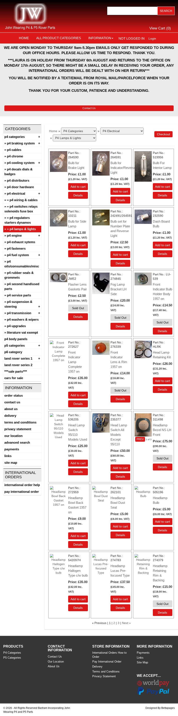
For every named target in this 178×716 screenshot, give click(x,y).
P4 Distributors (18, 180)
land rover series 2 (18, 365)
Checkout (163, 134)
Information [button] (99, 38)
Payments (11, 449)
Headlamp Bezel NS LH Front (162, 429)
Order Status (13, 395)
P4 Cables (14, 150)
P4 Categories (14, 137)
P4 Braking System (21, 143)
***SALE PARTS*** (15, 371)
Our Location (13, 436)
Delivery (10, 415)
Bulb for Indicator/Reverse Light (123, 167)
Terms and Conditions (20, 422)
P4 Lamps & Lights (23, 229)
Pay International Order (21, 491)
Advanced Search (17, 442)
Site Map (10, 462)
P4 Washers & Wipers (23, 319)
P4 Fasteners (16, 248)
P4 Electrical (16, 193)
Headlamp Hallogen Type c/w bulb (78, 570)
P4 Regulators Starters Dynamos (17, 220)
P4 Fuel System (18, 255)
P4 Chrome (15, 156)
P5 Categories (14, 345)
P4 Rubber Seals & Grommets (19, 275)
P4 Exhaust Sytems (21, 242)
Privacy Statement (17, 429)
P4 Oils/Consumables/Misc (21, 264)
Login (152, 38)
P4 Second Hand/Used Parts (21, 286)
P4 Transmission (19, 313)
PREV (140, 439)
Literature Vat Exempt (22, 332)
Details (78, 195)
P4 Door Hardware (20, 187)
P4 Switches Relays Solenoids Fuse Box (21, 209)
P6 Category (13, 352)
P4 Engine (14, 235)
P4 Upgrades (16, 326)
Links (8, 456)
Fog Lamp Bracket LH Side (118, 289)
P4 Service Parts (19, 295)
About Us (11, 409)
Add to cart (78, 186)
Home (24, 38)
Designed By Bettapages (160, 708)
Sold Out (78, 308)
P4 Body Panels (15, 339)
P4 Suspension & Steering (18, 304)
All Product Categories (58, 38)
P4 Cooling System (21, 163)
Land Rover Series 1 (18, 358)
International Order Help (22, 485)
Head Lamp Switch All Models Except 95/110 (118, 434)
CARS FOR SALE (13, 378)
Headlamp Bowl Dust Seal (117, 502)
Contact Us (89, 108)
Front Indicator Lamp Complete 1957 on (75, 362)
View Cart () (160, 28)
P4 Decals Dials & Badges (18, 171)
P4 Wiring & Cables (24, 200)
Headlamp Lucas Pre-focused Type (120, 570)
